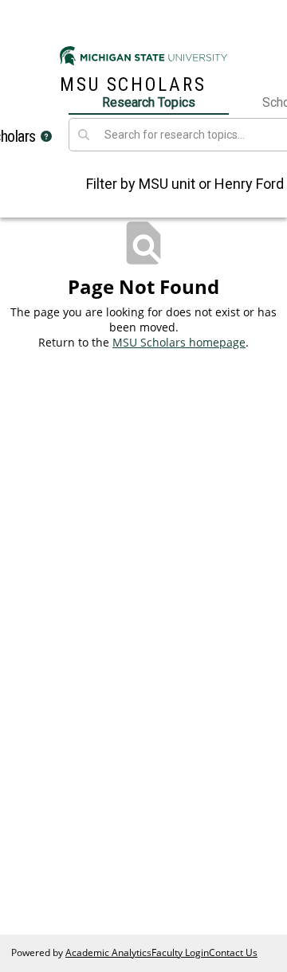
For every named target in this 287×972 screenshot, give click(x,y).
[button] (46, 135)
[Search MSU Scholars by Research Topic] (83, 134)
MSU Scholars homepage (179, 342)
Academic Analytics (108, 952)
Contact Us (233, 952)
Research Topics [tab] (148, 102)
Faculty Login (180, 952)
